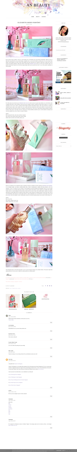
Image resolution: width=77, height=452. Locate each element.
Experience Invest (11, 333)
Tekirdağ (9, 407)
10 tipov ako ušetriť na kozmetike (64, 103)
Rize (9, 410)
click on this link (41, 369)
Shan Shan (10, 359)
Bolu (9, 412)
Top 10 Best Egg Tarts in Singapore (15, 374)
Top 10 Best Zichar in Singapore (14, 385)
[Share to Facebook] (45, 286)
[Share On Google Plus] (51, 286)
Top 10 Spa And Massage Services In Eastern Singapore (18, 379)
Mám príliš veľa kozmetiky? (65, 98)
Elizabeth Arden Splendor (47, 185)
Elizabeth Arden (33, 63)
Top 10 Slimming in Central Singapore (15, 377)
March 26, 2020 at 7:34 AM (11, 335)
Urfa (9, 414)
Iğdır (9, 403)
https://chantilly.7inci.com (12, 425)
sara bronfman (11, 325)
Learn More (58, 450)
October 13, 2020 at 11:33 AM (12, 391)
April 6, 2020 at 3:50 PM (11, 352)
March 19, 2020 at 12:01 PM (12, 326)
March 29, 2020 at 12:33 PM (12, 343)
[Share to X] (47, 286)
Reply (51, 322)
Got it (63, 450)
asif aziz (9, 390)
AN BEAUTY (39, 5)
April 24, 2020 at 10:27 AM (11, 360)
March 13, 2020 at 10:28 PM (12, 316)
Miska (9, 315)
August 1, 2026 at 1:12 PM (11, 400)
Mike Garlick (10, 350)
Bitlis (9, 411)
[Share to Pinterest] (49, 286)
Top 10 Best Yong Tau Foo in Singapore (15, 382)
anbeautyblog (48, 277)
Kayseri (9, 406)
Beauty (11, 288)
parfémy (19, 288)
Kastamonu (10, 408)
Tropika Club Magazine (18, 363)
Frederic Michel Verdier (12, 342)
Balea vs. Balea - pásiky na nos (65, 93)
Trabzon (9, 404)
